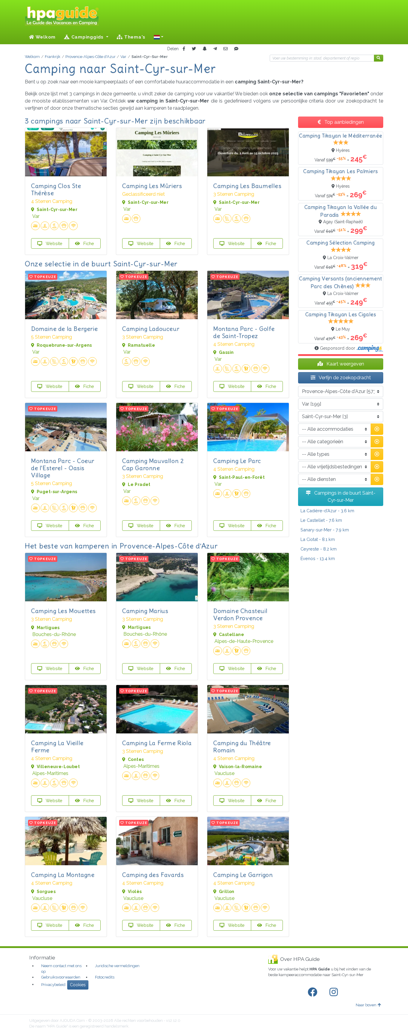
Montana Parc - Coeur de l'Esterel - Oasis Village (62, 468)
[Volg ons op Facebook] (314, 992)
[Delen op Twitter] (194, 48)
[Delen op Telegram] (215, 48)
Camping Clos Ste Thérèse (56, 189)
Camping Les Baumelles (247, 185)
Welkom (45, 37)
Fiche (88, 243)
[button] (159, 37)
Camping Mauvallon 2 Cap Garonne (153, 464)
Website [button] (53, 243)
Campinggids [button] (87, 37)
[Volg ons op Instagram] (335, 992)
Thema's (134, 37)
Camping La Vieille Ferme (57, 746)
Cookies (78, 984)
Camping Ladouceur (150, 328)
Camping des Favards (153, 874)
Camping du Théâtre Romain (242, 746)
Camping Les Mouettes (63, 610)
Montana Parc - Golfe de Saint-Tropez (244, 332)
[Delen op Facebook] (184, 48)
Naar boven (366, 1005)
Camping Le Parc (237, 460)
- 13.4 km (317, 558)
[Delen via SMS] (236, 48)
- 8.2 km (318, 548)
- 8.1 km (317, 539)
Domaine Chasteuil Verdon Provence (240, 614)
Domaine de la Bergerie (64, 328)
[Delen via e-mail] (225, 48)
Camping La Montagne (62, 874)
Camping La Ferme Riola (156, 743)
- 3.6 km (327, 510)
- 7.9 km (324, 529)
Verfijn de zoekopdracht (344, 377)
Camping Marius (145, 610)
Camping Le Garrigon (243, 874)
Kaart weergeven (344, 364)
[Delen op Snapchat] (204, 48)
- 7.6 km (321, 520)
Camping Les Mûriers (152, 185)
